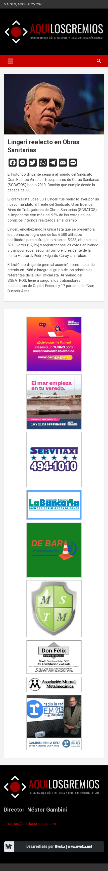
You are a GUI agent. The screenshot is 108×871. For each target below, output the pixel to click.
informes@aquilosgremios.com (30, 823)
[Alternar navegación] (10, 61)
